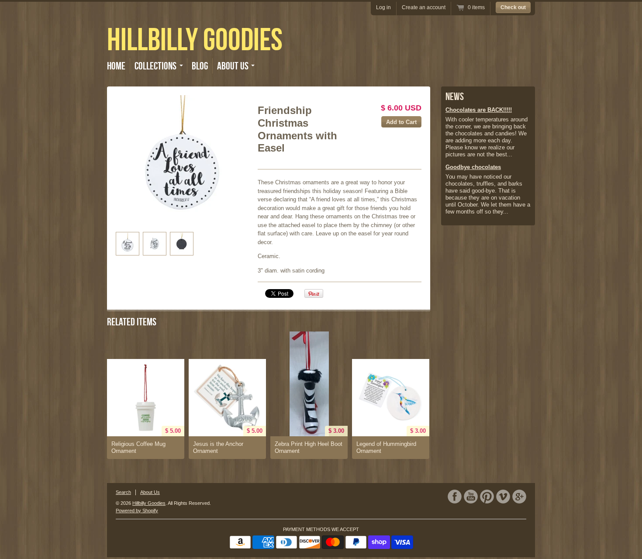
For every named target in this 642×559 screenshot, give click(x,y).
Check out (513, 7)
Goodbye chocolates (473, 167)
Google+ (519, 497)
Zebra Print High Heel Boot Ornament (308, 447)
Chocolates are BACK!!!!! (478, 110)
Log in (383, 7)
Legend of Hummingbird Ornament (386, 447)
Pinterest (487, 497)
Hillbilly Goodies (195, 39)
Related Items (131, 322)
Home (116, 66)
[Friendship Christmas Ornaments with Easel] (182, 161)
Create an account (423, 7)
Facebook (455, 497)
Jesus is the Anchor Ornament (218, 447)
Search (123, 492)
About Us (150, 492)
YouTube (471, 497)
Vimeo (503, 497)
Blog (200, 66)
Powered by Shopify (137, 510)
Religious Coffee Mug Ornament (138, 447)
